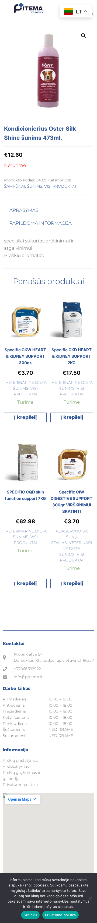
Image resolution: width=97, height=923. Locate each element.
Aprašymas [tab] (23, 210)
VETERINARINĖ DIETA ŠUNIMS (75, 549)
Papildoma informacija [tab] (40, 223)
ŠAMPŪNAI (14, 186)
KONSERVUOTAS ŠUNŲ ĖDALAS (69, 537)
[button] (83, 36)
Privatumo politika (60, 915)
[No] (90, 898)
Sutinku (30, 915)
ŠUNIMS (34, 186)
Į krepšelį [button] (25, 417)
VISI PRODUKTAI (60, 186)
